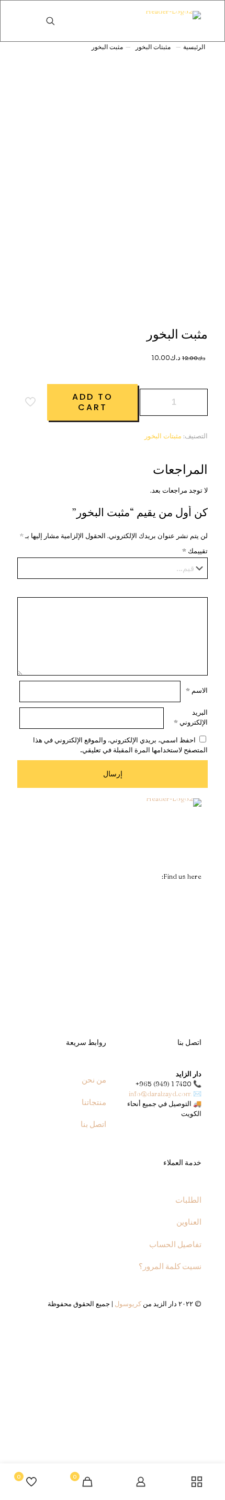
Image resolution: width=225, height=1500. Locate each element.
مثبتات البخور (153, 47)
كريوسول (128, 1303)
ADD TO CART (92, 402)
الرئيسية (194, 47)
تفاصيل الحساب (175, 1244)
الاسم (197, 690)
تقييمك (195, 550)
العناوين (188, 1222)
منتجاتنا (94, 1102)
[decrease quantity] (151, 402)
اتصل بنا (93, 1124)
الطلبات (188, 1200)
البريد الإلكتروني (191, 717)
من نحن (94, 1080)
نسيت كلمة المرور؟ (170, 1266)
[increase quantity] (196, 402)
